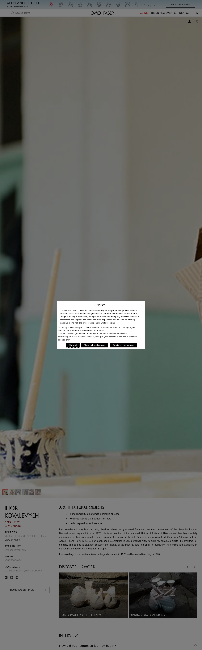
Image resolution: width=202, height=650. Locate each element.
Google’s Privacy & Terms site (73, 316)
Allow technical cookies (94, 345)
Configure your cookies (123, 345)
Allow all (73, 345)
